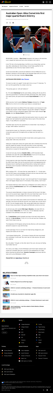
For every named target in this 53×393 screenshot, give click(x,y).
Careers (7, 381)
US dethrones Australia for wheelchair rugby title (23, 294)
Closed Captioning (13, 381)
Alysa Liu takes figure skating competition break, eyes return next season (29, 275)
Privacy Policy (38, 381)
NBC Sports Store (22, 381)
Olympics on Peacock (13, 6)
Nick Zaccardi (10, 19)
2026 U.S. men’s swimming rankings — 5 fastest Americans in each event (29, 300)
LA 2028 (21, 6)
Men (23, 79)
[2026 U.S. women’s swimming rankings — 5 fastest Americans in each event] (6, 289)
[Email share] (13, 23)
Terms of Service (19, 382)
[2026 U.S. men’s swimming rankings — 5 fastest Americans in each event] (6, 301)
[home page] (6, 2)
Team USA (26, 6)
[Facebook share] (7, 23)
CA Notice (13, 382)
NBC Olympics (5, 6)
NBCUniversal (8, 384)
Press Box (28, 381)
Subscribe (4, 332)
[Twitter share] (10, 23)
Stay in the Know (5, 326)
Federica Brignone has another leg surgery (21, 281)
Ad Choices (33, 381)
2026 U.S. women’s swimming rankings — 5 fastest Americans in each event (30, 288)
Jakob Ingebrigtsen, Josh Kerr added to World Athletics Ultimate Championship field (27, 307)
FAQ (17, 381)
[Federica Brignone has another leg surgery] (6, 283)
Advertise (3, 381)
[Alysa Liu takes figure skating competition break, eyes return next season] (6, 277)
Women (27, 79)
